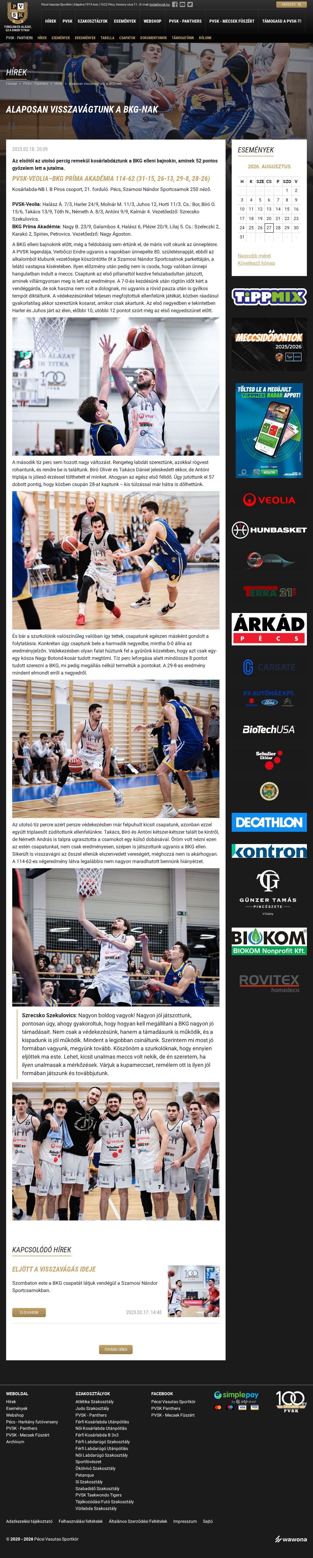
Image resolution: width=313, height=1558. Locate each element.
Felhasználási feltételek (81, 1521)
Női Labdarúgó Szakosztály (101, 1455)
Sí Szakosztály (89, 1482)
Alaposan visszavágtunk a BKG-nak (95, 84)
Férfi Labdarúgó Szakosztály (102, 1441)
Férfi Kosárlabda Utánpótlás (102, 1422)
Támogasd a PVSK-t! (281, 21)
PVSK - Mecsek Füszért (232, 21)
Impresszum (185, 1521)
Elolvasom (29, 1312)
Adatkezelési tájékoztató (29, 1521)
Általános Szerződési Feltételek (138, 1521)
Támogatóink (183, 38)
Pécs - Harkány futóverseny (32, 1422)
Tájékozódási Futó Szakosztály (104, 1501)
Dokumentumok (153, 38)
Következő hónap (256, 263)
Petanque (84, 1475)
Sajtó (208, 1521)
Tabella (107, 38)
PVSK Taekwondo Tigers (98, 1495)
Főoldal (11, 84)
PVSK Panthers (165, 1408)
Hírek (50, 21)
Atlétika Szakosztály (94, 1401)
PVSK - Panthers (185, 21)
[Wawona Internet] (291, 1540)
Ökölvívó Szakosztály (95, 1468)
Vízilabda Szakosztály (96, 1508)
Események (125, 21)
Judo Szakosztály (92, 1408)
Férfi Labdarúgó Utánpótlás (101, 1448)
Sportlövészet (88, 1461)
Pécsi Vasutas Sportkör (173, 1401)
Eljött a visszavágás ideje (54, 1269)
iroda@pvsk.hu (159, 4)
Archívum (15, 1441)
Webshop (152, 21)
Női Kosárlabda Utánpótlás (101, 1428)
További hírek (115, 1349)
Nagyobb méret (254, 256)
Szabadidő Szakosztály (97, 1488)
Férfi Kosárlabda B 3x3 (97, 1435)
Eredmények (85, 38)
